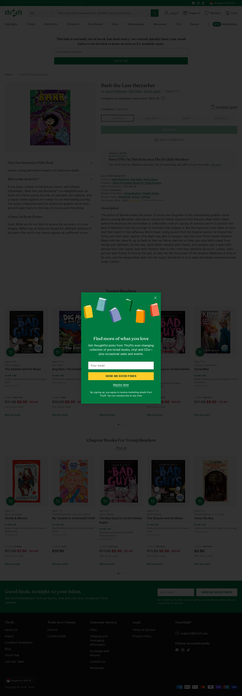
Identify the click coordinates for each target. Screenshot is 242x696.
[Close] (155, 297)
